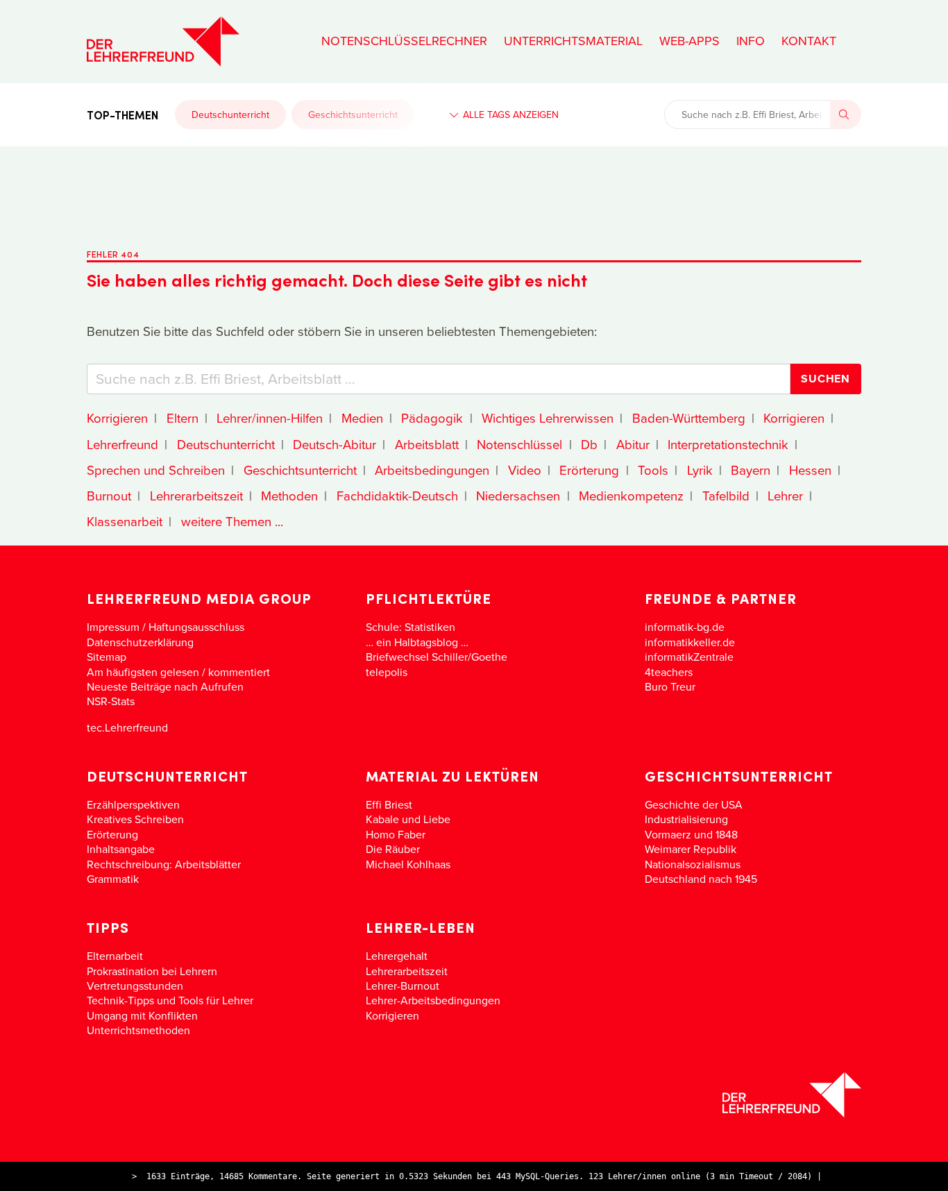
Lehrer (785, 496)
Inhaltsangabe (121, 848)
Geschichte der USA (694, 804)
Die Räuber (393, 848)
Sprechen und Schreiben (156, 470)
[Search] (846, 114)
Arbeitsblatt (427, 444)
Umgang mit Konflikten (142, 1015)
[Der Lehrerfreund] (474, 1094)
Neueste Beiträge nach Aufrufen (165, 686)
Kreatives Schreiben (135, 819)
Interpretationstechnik (728, 444)
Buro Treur (670, 686)
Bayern (750, 470)
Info (750, 41)
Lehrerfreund (122, 444)
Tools (653, 470)
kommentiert (239, 671)
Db (589, 444)
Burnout (109, 496)
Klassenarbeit (124, 521)
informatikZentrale (689, 656)
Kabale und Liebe (408, 819)
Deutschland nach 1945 (701, 878)
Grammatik (113, 878)
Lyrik (700, 470)
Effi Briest (389, 804)
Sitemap (106, 656)
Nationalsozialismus (692, 864)
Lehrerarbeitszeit (196, 496)
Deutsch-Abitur (334, 444)
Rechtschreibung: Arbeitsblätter (164, 864)
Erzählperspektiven (133, 804)
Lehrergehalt (397, 955)
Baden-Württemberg (688, 418)
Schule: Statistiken (410, 626)
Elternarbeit (115, 955)
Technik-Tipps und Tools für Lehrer (170, 1000)
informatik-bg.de (685, 626)
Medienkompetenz (631, 496)
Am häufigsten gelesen (143, 671)
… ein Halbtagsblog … (417, 642)
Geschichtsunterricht (353, 114)
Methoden (289, 496)
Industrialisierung (686, 819)
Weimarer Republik (690, 848)
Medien (362, 418)
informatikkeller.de (690, 642)
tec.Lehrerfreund (127, 727)
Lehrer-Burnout (402, 985)
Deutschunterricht (230, 114)
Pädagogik (432, 418)
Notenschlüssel (519, 444)
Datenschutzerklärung (140, 642)
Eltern (182, 418)
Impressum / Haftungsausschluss (165, 626)
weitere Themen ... (232, 521)
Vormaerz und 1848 (691, 834)
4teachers (669, 671)
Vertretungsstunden (135, 985)
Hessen (810, 470)
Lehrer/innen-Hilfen (270, 418)
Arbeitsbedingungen (432, 470)
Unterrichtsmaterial (573, 41)
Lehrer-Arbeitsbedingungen (433, 1000)
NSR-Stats (111, 701)
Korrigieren (117, 418)
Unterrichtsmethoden (138, 1030)
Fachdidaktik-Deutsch (397, 496)
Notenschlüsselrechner (404, 41)
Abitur (633, 444)
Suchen (825, 379)
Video (524, 470)
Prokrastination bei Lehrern (152, 971)
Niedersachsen (518, 496)
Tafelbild (726, 496)
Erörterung (589, 470)
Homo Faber (395, 834)
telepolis (386, 671)
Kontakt (808, 41)
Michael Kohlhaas (408, 864)
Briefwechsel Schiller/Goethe (436, 656)
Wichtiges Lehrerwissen (547, 418)
